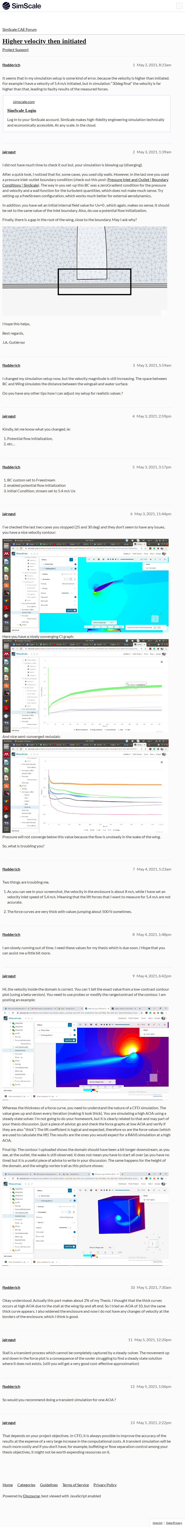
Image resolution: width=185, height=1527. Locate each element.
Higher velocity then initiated (44, 41)
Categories (26, 1484)
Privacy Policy (105, 1484)
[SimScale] (21, 6)
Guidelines (49, 1484)
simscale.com (24, 101)
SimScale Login (21, 110)
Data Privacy (174, 1523)
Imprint (157, 1523)
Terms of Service (75, 1484)
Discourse (31, 1495)
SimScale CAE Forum (19, 29)
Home (8, 1484)
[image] (84, 271)
